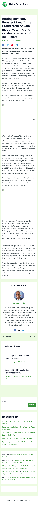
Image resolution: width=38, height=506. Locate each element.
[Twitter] (8, 45)
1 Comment (7, 376)
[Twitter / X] (19, 330)
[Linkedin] (17, 45)
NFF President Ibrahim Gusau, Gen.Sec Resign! (18, 438)
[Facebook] (3, 45)
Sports (16, 362)
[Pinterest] (12, 45)
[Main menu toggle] (34, 4)
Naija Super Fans (19, 4)
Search (4, 401)
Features (15, 376)
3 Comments (8, 362)
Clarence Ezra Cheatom (10, 466)
